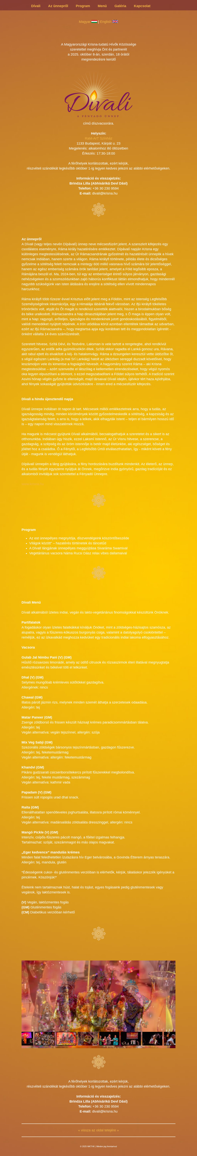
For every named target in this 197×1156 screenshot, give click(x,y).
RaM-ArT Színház (98, 138)
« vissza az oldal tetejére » (98, 1130)
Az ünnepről (58, 6)
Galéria (120, 6)
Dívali (35, 6)
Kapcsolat (142, 6)
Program (83, 6)
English (106, 22)
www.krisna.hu (33, 484)
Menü (102, 6)
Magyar (85, 22)
